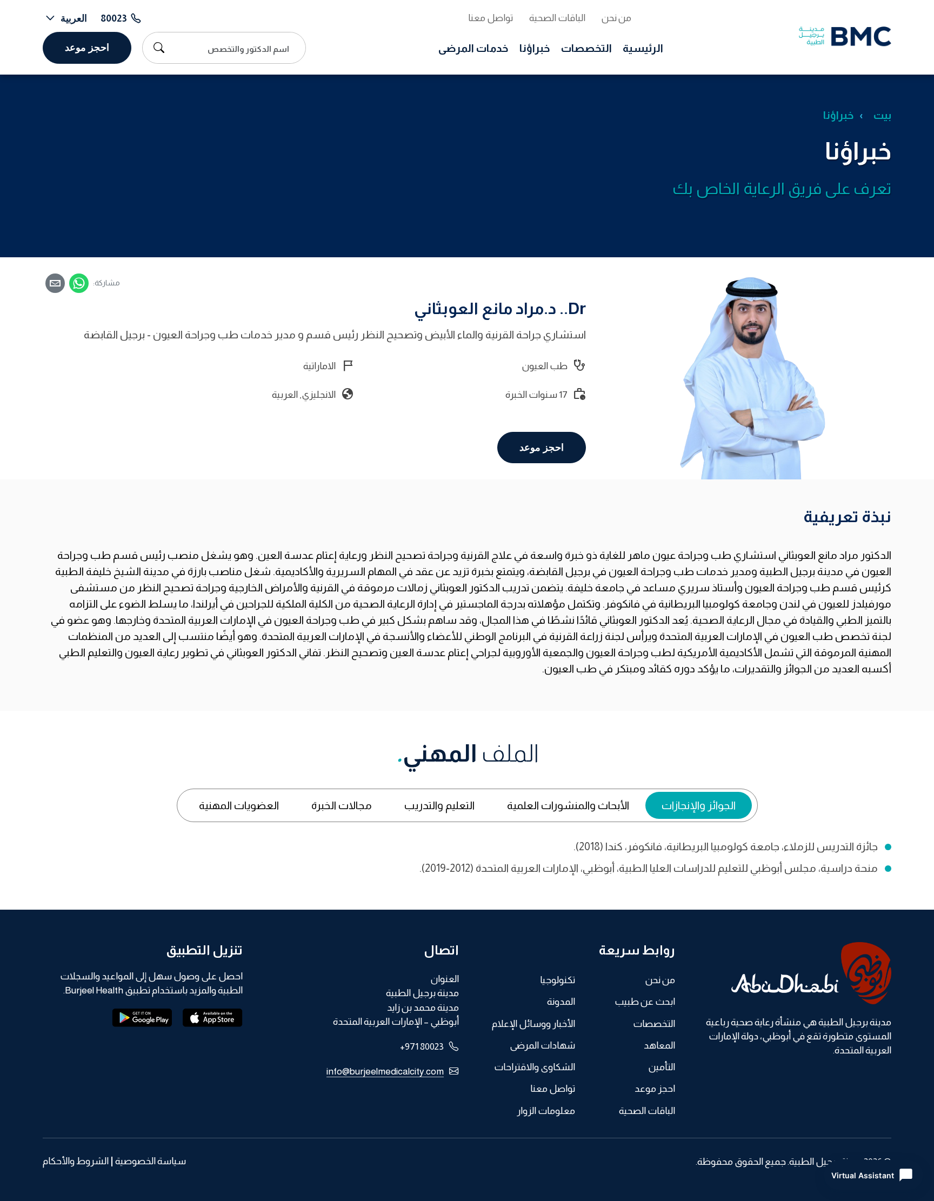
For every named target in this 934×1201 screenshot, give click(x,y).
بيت (882, 115)
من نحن (616, 17)
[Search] (156, 47)
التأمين (662, 1067)
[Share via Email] (55, 283)
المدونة (561, 1001)
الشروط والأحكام (76, 1161)
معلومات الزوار (546, 1110)
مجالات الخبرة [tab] (341, 805)
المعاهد (659, 1045)
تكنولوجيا (557, 980)
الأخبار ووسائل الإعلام (533, 1023)
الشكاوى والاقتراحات (534, 1067)
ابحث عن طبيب (645, 1001)
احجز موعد (87, 47)
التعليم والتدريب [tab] (439, 805)
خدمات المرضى (473, 48)
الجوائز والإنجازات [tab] (699, 805)
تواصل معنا (490, 17)
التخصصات (586, 48)
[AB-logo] (791, 973)
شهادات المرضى (542, 1045)
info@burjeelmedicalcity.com (385, 1071)
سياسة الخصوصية (150, 1161)
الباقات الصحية (557, 17)
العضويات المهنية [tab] (239, 805)
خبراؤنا (534, 48)
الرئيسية (643, 48)
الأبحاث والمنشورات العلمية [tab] (568, 805)
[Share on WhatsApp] (79, 283)
